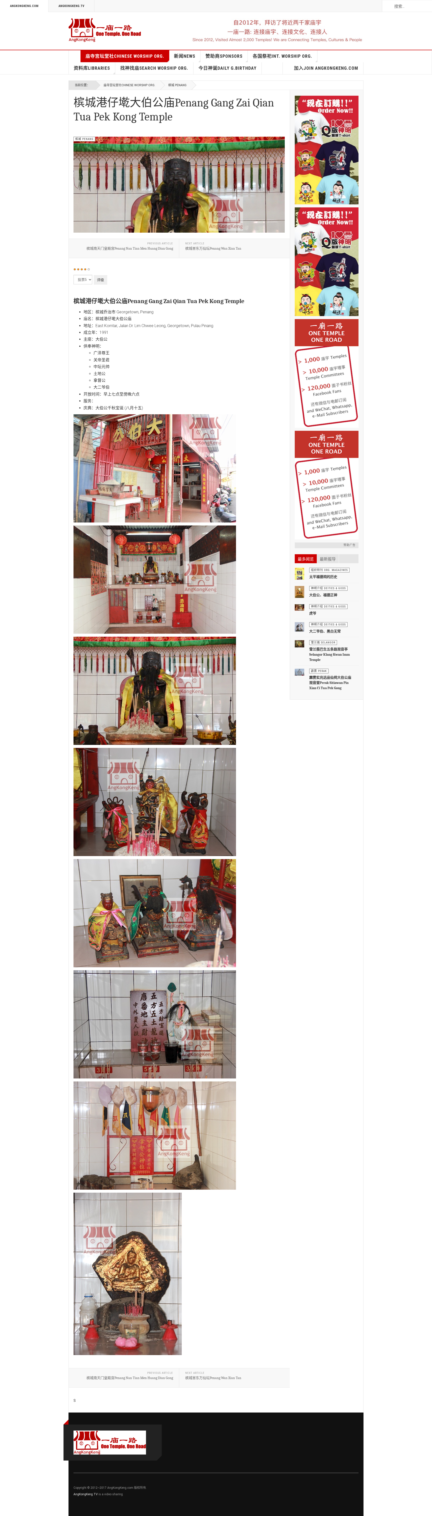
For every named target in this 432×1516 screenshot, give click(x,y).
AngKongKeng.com (24, 6)
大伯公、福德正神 (323, 595)
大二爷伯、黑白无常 (325, 631)
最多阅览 (306, 559)
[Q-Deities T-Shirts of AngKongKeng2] (326, 150)
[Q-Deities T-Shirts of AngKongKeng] (326, 261)
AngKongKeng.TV (71, 6)
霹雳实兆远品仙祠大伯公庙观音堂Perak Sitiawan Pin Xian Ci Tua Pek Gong (330, 682)
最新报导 (328, 559)
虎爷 (312, 613)
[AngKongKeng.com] (104, 30)
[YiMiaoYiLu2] (326, 485)
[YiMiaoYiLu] (326, 373)
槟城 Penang (177, 85)
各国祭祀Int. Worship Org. (282, 56)
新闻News (184, 56)
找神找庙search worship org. (154, 68)
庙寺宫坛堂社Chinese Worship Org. (125, 56)
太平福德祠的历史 (323, 577)
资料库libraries (92, 68)
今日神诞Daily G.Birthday (227, 68)
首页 (75, 56)
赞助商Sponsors (224, 56)
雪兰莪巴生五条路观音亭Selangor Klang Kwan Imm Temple (329, 654)
